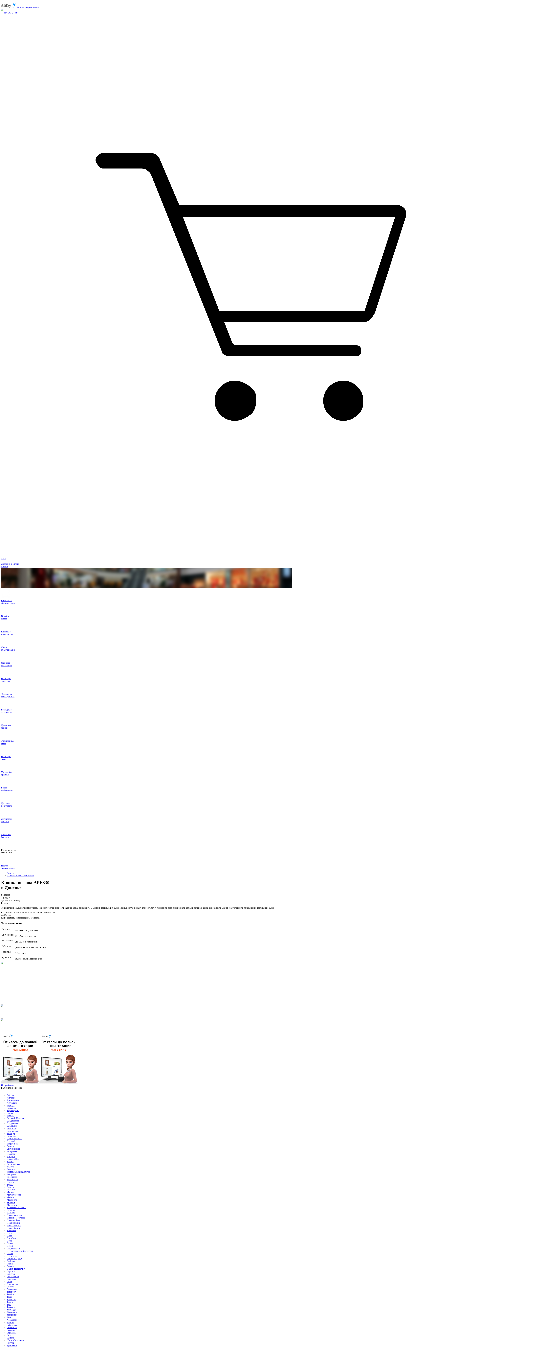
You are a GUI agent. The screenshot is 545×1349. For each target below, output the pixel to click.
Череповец (12, 1330)
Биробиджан (13, 1110)
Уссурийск (12, 1315)
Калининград (13, 1164)
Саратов (11, 1274)
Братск (10, 1113)
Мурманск (12, 1205)
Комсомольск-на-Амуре (18, 1172)
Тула (9, 1304)
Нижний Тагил (14, 1220)
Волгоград (12, 1128)
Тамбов (10, 1294)
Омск (9, 1233)
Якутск (10, 1343)
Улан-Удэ (11, 1309)
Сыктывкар (12, 1289)
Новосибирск (13, 1228)
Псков (10, 1253)
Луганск (11, 1189)
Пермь (10, 1246)
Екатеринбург (13, 1149)
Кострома (11, 1174)
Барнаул (10, 1105)
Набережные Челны (16, 1207)
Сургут (10, 1286)
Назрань (11, 1210)
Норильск (11, 1230)
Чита (9, 1335)
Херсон (10, 1322)
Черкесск (11, 1332)
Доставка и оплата (10, 564)
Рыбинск (11, 1261)
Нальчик (11, 1212)
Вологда (11, 1133)
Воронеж (11, 1136)
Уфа (9, 1317)
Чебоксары (12, 1325)
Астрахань (12, 1103)
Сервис (4, 566)
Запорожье (12, 1151)
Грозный (11, 1141)
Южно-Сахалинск (15, 1340)
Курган (10, 1182)
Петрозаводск (13, 1248)
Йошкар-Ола (13, 1159)
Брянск (10, 1115)
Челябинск (12, 1327)
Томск (10, 1302)
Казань (10, 1161)
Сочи (9, 1281)
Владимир (12, 1126)
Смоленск (11, 1279)
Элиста (10, 1338)
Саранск (11, 1271)
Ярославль (12, 1345)
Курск (10, 1184)
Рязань (10, 1263)
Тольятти (11, 1299)
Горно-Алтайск (14, 1138)
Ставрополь (12, 1284)
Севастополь (13, 1276)
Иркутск (11, 1156)
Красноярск (12, 1179)
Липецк (10, 1187)
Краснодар (12, 1177)
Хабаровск (12, 1320)
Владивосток (13, 1121)
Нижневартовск (14, 1215)
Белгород (11, 1108)
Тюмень (10, 1307)
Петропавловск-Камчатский (20, 1251)
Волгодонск (12, 1131)
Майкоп (10, 1197)
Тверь (9, 1297)
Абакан (10, 1095)
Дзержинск (12, 1143)
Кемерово (11, 1169)
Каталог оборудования (27, 7)
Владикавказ (13, 1123)
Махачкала (12, 1200)
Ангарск (11, 1098)
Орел (9, 1235)
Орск (9, 1241)
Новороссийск (14, 1225)
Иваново (11, 1154)
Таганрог (11, 1292)
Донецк (10, 1146)
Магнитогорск (14, 1195)
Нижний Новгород (16, 1218)
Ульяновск (12, 1312)
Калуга (10, 1166)
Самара (10, 1266)
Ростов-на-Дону (14, 1258)
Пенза (10, 1243)
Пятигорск (12, 1256)
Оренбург (11, 1238)
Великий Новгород (16, 1118)
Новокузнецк (13, 1223)
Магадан (11, 1192)
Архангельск (13, 1100)
